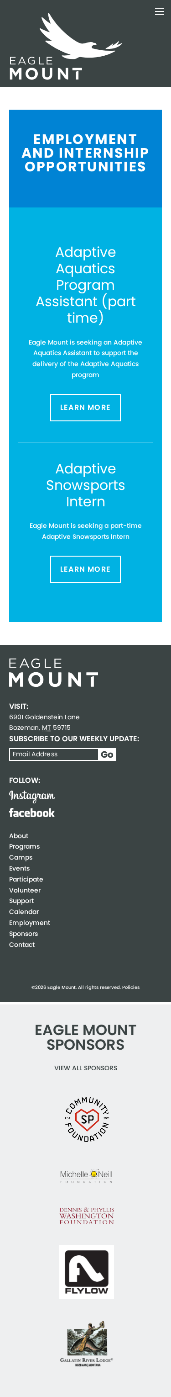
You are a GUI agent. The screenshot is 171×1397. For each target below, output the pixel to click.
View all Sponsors (85, 1068)
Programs (24, 846)
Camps (20, 857)
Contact (22, 944)
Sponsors (23, 933)
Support (21, 900)
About (18, 835)
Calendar (24, 911)
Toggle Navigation (159, 11)
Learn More (85, 407)
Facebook (32, 812)
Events (19, 868)
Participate (26, 879)
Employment (29, 922)
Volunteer (25, 890)
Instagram (32, 797)
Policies (131, 987)
